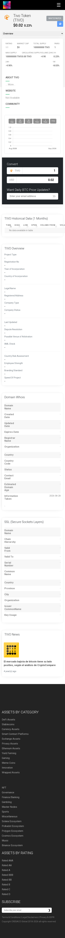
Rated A (6, 870)
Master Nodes (9, 806)
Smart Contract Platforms (15, 734)
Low (25, 225)
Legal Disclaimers (30, 917)
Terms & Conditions (11, 917)
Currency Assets (10, 729)
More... (11, 84)
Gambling (7, 802)
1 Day (12, 121)
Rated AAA (7, 860)
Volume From (47, 225)
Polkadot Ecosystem (13, 826)
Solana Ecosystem (11, 821)
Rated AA (7, 865)
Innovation (7, 767)
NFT (4, 787)
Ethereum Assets (11, 748)
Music (5, 840)
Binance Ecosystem (12, 845)
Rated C (6, 889)
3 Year (45, 121)
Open (34, 225)
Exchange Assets (11, 738)
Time (8, 225)
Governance (8, 792)
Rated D (6, 894)
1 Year (37, 121)
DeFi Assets (8, 719)
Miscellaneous (9, 816)
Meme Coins (8, 762)
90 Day (28, 121)
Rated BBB (7, 875)
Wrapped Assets (11, 772)
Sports (5, 811)
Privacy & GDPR (47, 917)
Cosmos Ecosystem (12, 835)
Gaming (6, 758)
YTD (53, 121)
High (17, 225)
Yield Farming (9, 753)
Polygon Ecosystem (12, 831)
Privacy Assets (10, 743)
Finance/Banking (10, 797)
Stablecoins (8, 724)
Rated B (6, 884)
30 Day (20, 121)
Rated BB (7, 879)
